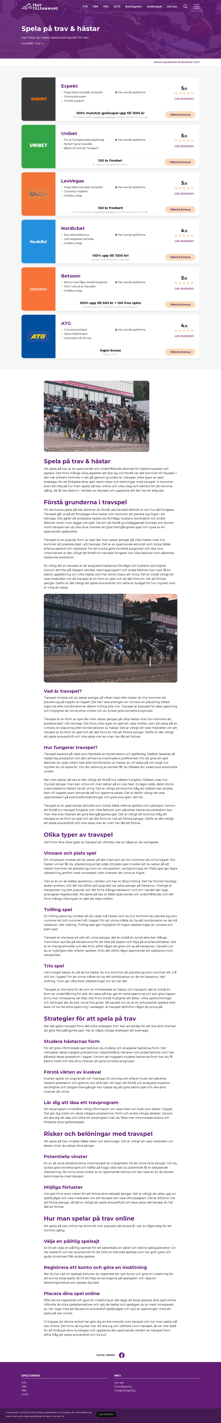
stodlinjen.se (99, 117)
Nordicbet (73, 228)
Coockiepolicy (123, 1386)
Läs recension (184, 98)
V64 (106, 6)
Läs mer (56, 1416)
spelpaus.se (110, 117)
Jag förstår (106, 1414)
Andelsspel (154, 6)
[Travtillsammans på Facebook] (122, 1355)
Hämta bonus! (180, 162)
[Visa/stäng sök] (185, 6)
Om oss (172, 6)
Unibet (69, 133)
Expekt (69, 86)
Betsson (70, 276)
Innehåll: (31, 43)
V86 (95, 6)
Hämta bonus (180, 114)
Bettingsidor (133, 6)
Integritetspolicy (125, 1390)
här (146, 117)
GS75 (117, 6)
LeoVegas (72, 181)
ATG (66, 323)
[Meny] (196, 6)
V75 (85, 6)
